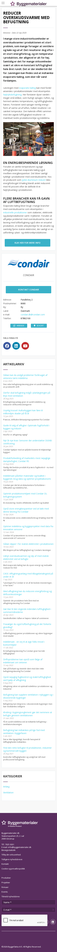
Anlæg (6, 786)
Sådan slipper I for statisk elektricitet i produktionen (28, 543)
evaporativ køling (27, 87)
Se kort (40, 325)
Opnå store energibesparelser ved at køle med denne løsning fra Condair (26, 510)
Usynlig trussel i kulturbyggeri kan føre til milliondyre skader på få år (23, 412)
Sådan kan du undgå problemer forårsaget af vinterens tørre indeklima (25, 377)
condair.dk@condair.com (33, 314)
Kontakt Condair (28, 289)
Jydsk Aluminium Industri (34, 179)
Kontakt (5, 864)
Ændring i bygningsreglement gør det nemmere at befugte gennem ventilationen (27, 714)
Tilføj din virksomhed (11, 854)
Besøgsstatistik (9, 850)
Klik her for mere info (27, 242)
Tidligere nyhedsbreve (12, 859)
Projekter (6, 882)
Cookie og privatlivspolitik (13, 868)
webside (20, 325)
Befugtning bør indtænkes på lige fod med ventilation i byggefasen (24, 732)
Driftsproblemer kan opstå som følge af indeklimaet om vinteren (22, 661)
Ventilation (8, 792)
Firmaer (5, 887)
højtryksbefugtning (12, 94)
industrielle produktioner (15, 212)
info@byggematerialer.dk (19, 847)
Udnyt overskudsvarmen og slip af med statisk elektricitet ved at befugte (26, 557)
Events (5, 891)
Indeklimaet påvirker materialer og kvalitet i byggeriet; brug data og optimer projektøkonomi (27, 477)
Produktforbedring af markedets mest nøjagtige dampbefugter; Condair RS (26, 460)
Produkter (6, 877)
